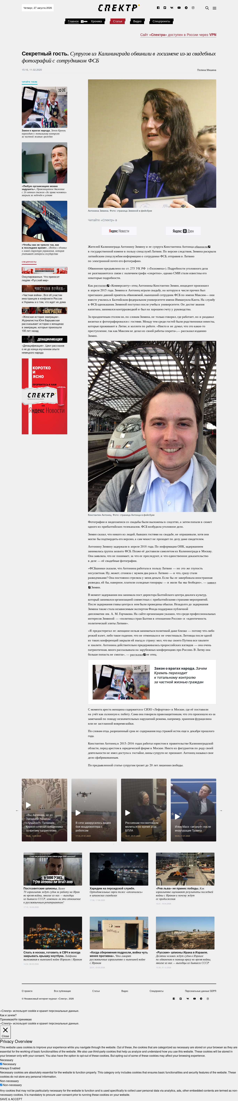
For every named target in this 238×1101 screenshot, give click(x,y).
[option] (44, 810)
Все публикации (62, 991)
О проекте (27, 991)
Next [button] (221, 810)
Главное (73, 21)
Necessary (9, 1064)
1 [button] (114, 844)
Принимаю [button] (7, 1019)
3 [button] (124, 844)
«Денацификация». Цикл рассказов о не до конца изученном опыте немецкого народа (43, 349)
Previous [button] (17, 810)
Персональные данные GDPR (200, 991)
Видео (137, 21)
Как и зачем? (8, 1015)
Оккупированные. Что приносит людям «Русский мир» (41, 278)
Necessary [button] (6, 1060)
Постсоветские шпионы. (52, 895)
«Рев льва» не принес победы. (184, 893)
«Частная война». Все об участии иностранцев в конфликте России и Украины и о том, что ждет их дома (44, 298)
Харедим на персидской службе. (116, 891)
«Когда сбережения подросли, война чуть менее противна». (119, 957)
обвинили (201, 246)
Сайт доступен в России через (178, 34)
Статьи (117, 21)
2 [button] (119, 844)
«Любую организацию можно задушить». (44, 190)
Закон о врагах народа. (180, 675)
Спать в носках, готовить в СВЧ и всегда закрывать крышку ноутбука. (53, 955)
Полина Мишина (206, 69)
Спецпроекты (161, 21)
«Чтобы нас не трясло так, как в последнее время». (44, 249)
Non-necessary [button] (9, 1081)
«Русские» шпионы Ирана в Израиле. (183, 957)
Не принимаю (23, 1019)
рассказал (100, 285)
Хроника (96, 21)
